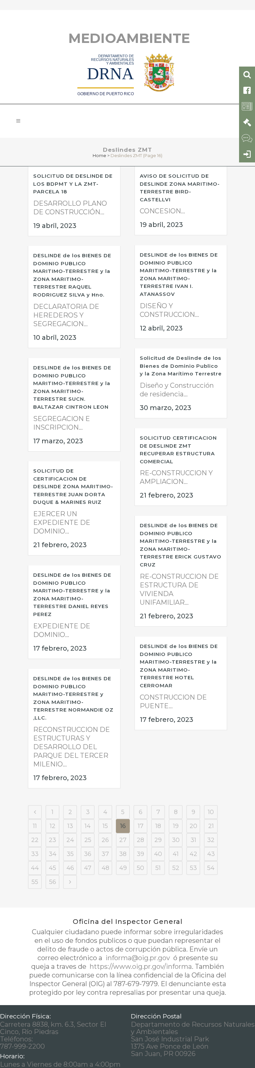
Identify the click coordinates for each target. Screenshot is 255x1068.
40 (158, 854)
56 (52, 882)
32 (210, 840)
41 (176, 854)
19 (176, 826)
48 (105, 868)
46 (70, 868)
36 (87, 854)
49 (123, 868)
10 (211, 812)
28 (140, 840)
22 (35, 840)
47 (87, 868)
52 (175, 868)
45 (52, 868)
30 (176, 840)
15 (105, 826)
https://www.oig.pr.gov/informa (140, 966)
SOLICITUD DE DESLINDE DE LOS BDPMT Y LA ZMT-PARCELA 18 (73, 184)
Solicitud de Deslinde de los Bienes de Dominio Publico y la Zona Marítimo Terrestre (181, 366)
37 (105, 854)
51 (158, 868)
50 (140, 868)
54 (210, 868)
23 (52, 840)
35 (70, 854)
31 (193, 840)
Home (99, 155)
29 (158, 840)
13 (70, 826)
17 (140, 826)
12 (52, 826)
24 (70, 840)
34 (52, 854)
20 (193, 826)
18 (158, 826)
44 (35, 868)
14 (88, 826)
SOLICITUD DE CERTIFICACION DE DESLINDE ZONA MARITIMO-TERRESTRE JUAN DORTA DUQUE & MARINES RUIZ (73, 486)
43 (211, 854)
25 (87, 840)
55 (35, 882)
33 (35, 854)
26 (105, 840)
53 (193, 868)
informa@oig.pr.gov (138, 958)
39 (140, 854)
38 (123, 854)
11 (35, 826)
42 (193, 854)
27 (123, 840)
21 (211, 826)
